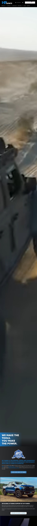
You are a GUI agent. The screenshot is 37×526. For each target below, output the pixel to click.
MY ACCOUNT (19, 2)
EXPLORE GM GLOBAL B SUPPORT (18, 513)
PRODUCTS (3, 5)
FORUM (25, 5)
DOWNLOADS (14, 5)
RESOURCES (19, 5)
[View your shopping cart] (22, 2)
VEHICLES (8, 5)
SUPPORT (28, 5)
